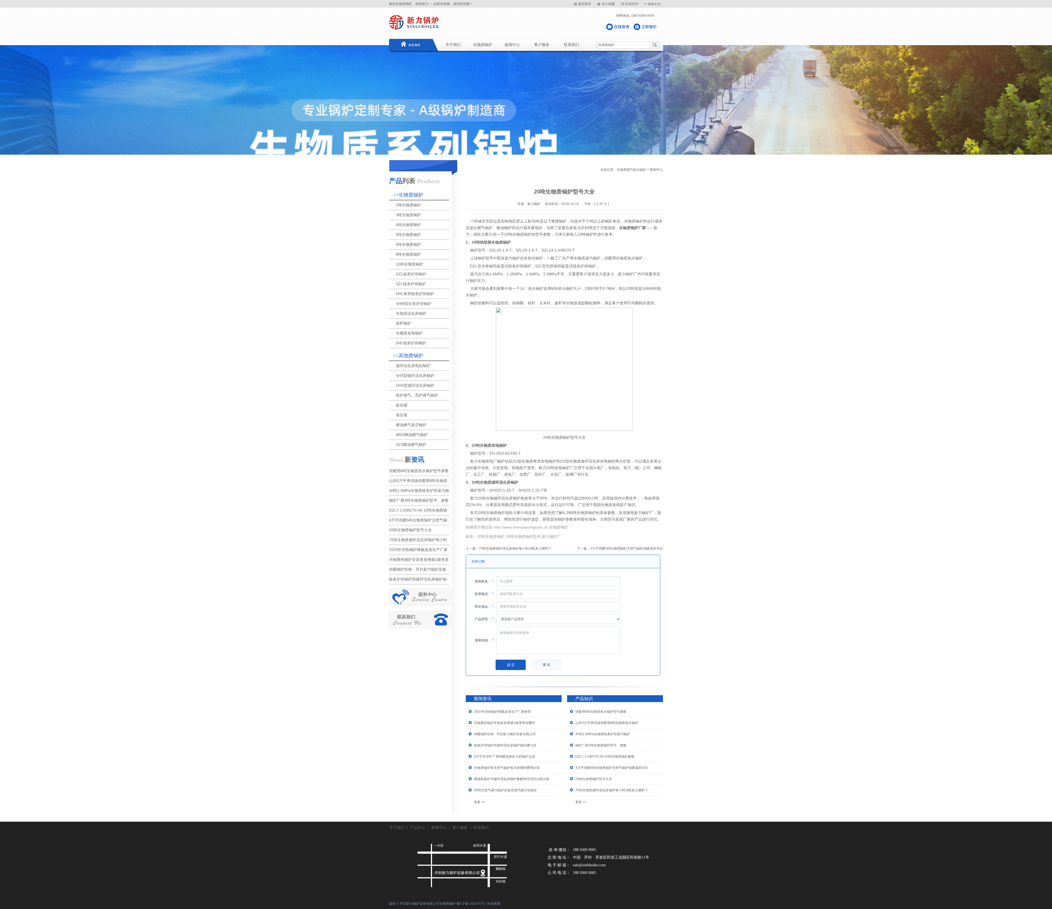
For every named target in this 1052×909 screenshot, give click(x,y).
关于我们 (453, 45)
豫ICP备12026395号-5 (471, 903)
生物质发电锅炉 (409, 333)
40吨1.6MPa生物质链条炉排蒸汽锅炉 (602, 734)
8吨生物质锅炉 (408, 254)
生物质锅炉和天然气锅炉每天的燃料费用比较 (507, 768)
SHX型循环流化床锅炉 (415, 375)
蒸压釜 (401, 415)
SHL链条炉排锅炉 (411, 343)
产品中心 (417, 828)
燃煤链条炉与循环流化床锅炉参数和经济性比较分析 (512, 779)
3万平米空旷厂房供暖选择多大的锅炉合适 (504, 756)
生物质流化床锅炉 (411, 313)
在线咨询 (631, 4)
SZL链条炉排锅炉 (411, 284)
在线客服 (494, 903)
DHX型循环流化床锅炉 (415, 385)
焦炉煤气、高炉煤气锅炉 (417, 395)
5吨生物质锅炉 (408, 234)
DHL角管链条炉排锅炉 (415, 294)
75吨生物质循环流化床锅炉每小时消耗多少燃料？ (515, 548)
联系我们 (571, 45)
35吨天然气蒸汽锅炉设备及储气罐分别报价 (505, 790)
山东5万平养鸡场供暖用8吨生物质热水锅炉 (606, 723)
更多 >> (479, 802)
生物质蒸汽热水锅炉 (631, 170)
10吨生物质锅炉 (409, 264)
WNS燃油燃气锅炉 (412, 434)
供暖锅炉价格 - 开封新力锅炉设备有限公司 (505, 734)
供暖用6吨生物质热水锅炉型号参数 (601, 712)
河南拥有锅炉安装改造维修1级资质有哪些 (504, 723)
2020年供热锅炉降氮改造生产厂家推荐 (502, 712)
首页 (410, 45)
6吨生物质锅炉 (408, 244)
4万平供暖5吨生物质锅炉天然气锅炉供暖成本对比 (626, 548)
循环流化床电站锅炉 (413, 365)
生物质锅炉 (482, 45)
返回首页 (584, 4)
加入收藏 (608, 4)
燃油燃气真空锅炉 (411, 425)
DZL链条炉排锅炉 (411, 274)
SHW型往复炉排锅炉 (413, 303)
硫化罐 (401, 405)
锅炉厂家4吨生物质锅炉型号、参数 (601, 745)
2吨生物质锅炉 (408, 205)
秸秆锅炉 (403, 323)
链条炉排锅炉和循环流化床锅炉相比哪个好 (505, 745)
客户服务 (542, 45)
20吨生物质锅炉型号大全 (593, 779)
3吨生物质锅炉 (408, 215)
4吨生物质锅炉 (408, 225)
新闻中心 (512, 45)
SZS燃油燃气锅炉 (411, 444)
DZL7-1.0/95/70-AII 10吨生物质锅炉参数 (604, 756)
